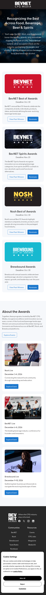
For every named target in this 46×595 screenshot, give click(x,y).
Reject (22, 584)
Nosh (14, 536)
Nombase (14, 549)
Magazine (32, 540)
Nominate (33, 119)
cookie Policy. (17, 571)
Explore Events (9, 335)
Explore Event (11, 386)
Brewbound (14, 540)
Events (32, 532)
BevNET (14, 532)
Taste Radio (14, 545)
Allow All (22, 578)
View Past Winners (16, 119)
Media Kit (32, 545)
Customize (22, 588)
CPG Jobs (32, 536)
